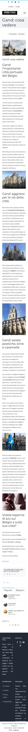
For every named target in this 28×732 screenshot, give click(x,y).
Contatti (6, 690)
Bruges (18, 542)
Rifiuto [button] (10, 730)
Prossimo (21, 34)
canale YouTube (9, 549)
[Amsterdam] (5, 604)
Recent (20, 590)
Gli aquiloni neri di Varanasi (14, 596)
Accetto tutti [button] (21, 728)
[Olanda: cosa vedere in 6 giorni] (5, 611)
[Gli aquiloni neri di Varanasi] (5, 595)
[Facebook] (10, 625)
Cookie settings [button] (8, 728)
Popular (8, 590)
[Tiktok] (18, 625)
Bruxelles (11, 542)
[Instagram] (12, 625)
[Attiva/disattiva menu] (24, 13)
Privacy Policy (5, 696)
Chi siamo (6, 686)
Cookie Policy (7, 701)
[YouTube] (15, 625)
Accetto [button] (15, 728)
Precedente (13, 34)
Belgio (19, 535)
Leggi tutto (16, 730)
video (20, 98)
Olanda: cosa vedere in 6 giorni (16, 611)
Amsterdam (12, 603)
